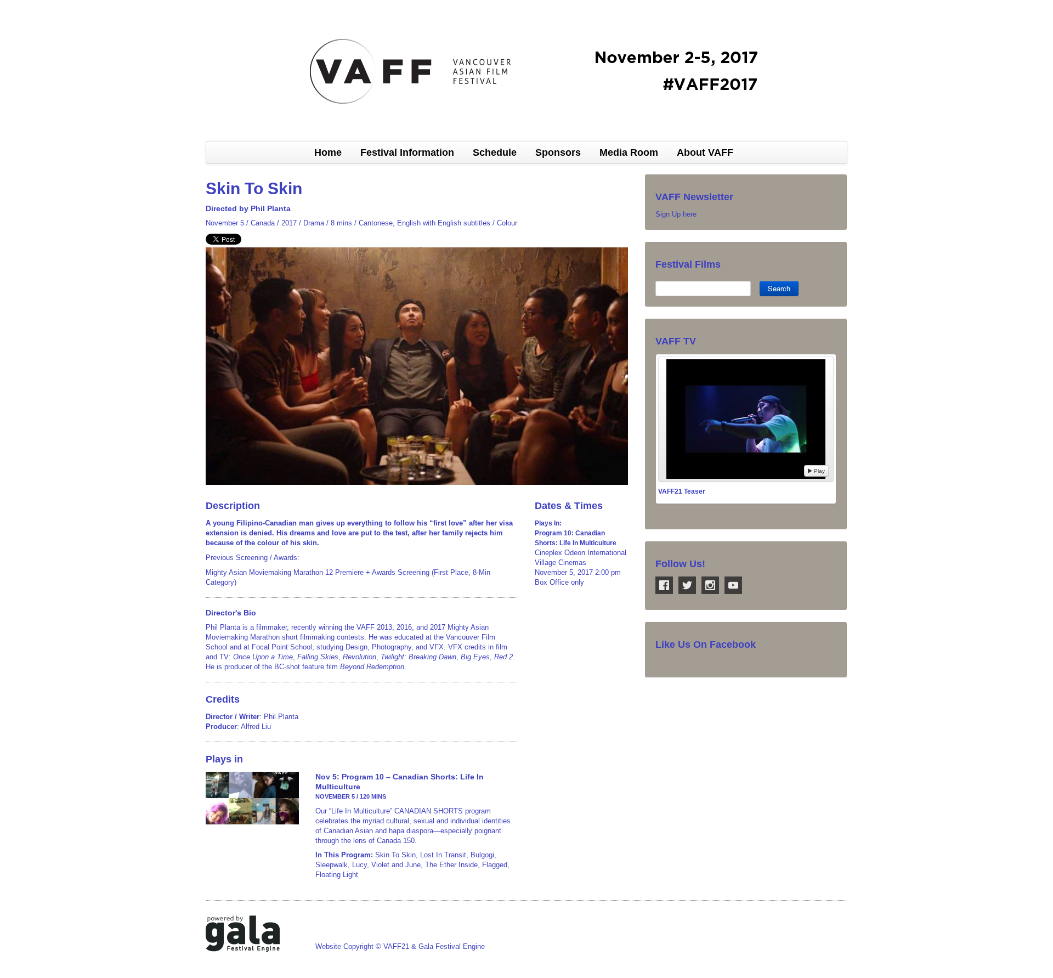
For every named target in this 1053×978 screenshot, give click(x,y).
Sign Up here (676, 214)
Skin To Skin (395, 855)
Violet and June (396, 865)
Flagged (494, 865)
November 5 (225, 223)
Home (328, 152)
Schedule (495, 152)
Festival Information (407, 152)
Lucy (359, 865)
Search (779, 288)
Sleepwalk (331, 865)
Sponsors (558, 152)
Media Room (628, 152)
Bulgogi (482, 855)
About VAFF (705, 152)
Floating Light (336, 874)
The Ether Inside (451, 865)
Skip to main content (34, 6)
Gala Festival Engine (451, 946)
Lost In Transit (443, 855)
